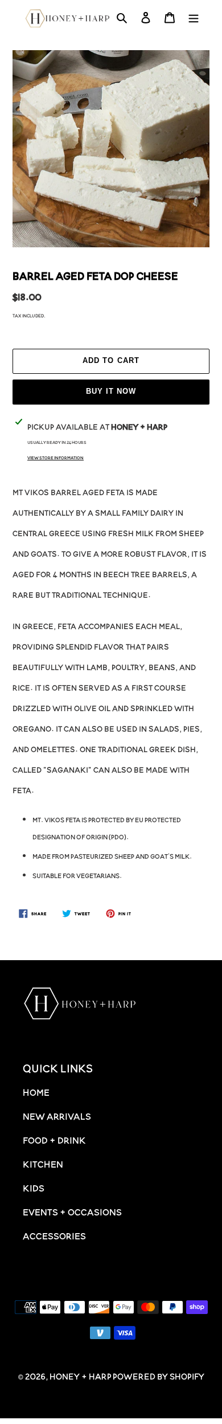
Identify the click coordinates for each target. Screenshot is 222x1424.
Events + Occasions (72, 1211)
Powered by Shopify (158, 1376)
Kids (33, 1187)
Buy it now (111, 391)
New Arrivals (57, 1116)
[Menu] (193, 18)
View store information (55, 457)
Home (36, 1092)
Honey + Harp (81, 1376)
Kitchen (43, 1164)
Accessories (54, 1235)
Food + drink (54, 1140)
